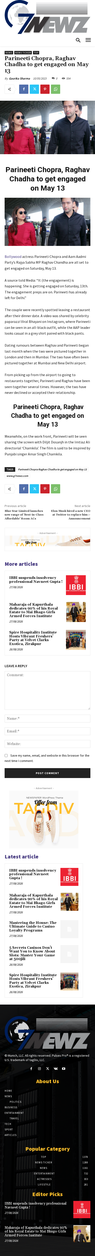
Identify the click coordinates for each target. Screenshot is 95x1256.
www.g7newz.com (17, 476)
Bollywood (13, 256)
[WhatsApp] (55, 89)
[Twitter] (34, 89)
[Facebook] (23, 89)
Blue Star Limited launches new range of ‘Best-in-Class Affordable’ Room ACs (24, 514)
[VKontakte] (56, 1069)
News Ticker (23, 52)
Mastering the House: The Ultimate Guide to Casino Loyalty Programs (32, 927)
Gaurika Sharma (19, 78)
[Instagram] (39, 1069)
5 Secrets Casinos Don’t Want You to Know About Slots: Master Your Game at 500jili (32, 953)
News (9, 52)
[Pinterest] (45, 89)
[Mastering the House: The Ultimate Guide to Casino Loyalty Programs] (69, 929)
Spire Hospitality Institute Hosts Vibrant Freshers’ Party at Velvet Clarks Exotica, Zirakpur (33, 638)
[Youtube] (64, 1069)
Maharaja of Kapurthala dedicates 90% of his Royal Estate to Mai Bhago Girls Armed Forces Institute (33, 610)
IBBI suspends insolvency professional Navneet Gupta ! (35, 580)
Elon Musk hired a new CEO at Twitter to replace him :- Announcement (70, 514)
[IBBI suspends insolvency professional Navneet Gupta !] (76, 585)
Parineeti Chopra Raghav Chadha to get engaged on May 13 (52, 469)
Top (36, 52)
